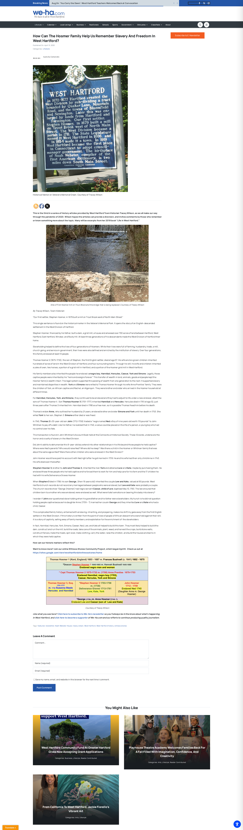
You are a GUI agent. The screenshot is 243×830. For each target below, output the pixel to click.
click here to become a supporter (71, 617)
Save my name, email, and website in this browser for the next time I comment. (72, 679)
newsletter (50, 626)
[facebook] (199, 3)
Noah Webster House (63, 626)
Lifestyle (46, 49)
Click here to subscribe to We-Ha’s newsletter (81, 614)
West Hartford (90, 626)
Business (68, 758)
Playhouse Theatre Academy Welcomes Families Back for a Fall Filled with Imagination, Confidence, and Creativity (167, 752)
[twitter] (204, 3)
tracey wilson (78, 626)
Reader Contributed (89, 758)
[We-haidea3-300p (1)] (49, 10)
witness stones (120, 626)
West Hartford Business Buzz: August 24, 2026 (79, 3)
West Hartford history (105, 626)
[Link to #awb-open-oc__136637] (200, 24)
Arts (159, 762)
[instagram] (209, 3)
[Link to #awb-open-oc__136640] (206, 24)
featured (41, 626)
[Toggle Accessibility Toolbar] (237, 824)
